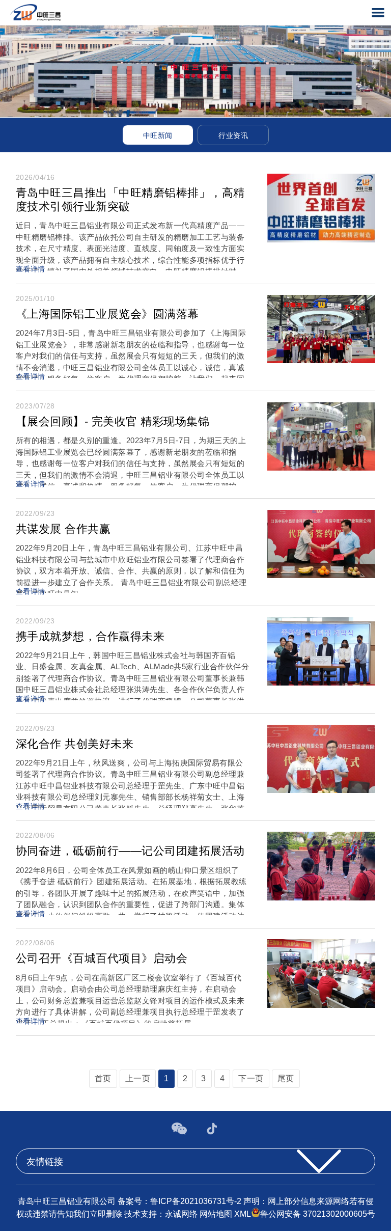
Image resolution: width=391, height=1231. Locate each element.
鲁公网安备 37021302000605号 (317, 1214)
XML (242, 1214)
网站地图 (216, 1214)
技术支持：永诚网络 (162, 1214)
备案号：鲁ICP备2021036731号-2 (180, 1201)
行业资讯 (233, 135)
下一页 (251, 1078)
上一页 (138, 1078)
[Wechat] (180, 1132)
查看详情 (30, 268)
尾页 (285, 1078)
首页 (103, 1078)
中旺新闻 (158, 135)
